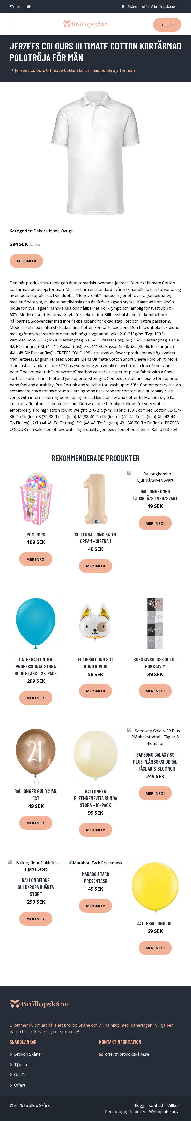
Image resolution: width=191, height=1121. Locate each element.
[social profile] (29, 6)
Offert (167, 24)
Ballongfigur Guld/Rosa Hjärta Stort (36, 887)
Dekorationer (46, 231)
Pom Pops (36, 534)
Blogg (138, 1105)
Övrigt (67, 231)
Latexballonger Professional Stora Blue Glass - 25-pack (36, 666)
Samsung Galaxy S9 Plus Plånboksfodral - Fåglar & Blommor (155, 761)
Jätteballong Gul (155, 923)
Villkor (173, 1105)
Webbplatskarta (164, 1111)
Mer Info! (26, 260)
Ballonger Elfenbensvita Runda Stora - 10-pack (95, 798)
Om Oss (21, 1074)
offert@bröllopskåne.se (160, 6)
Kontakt (155, 1105)
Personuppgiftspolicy (125, 1111)
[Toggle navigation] (16, 24)
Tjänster (22, 1064)
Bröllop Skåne (27, 1054)
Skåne (132, 6)
